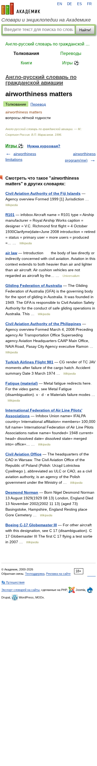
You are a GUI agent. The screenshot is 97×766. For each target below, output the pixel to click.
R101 (10, 215)
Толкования (26, 53)
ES (79, 4)
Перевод (38, 104)
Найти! (85, 30)
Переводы (70, 53)
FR (89, 4)
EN (59, 4)
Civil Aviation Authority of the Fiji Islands (43, 193)
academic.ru (20, 9)
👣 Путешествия (13, 582)
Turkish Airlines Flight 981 (29, 362)
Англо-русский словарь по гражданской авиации (48, 44)
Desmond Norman (21, 492)
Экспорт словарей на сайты (20, 589)
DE (69, 4)
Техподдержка (34, 573)
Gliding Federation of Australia (33, 285)
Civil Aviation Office (23, 454)
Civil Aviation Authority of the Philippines (43, 324)
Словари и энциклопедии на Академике (46, 20)
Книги (26, 63)
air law (11, 253)
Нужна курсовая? (43, 146)
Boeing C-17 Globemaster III (31, 525)
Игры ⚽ (70, 63)
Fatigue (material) (21, 383)
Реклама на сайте (58, 573)
